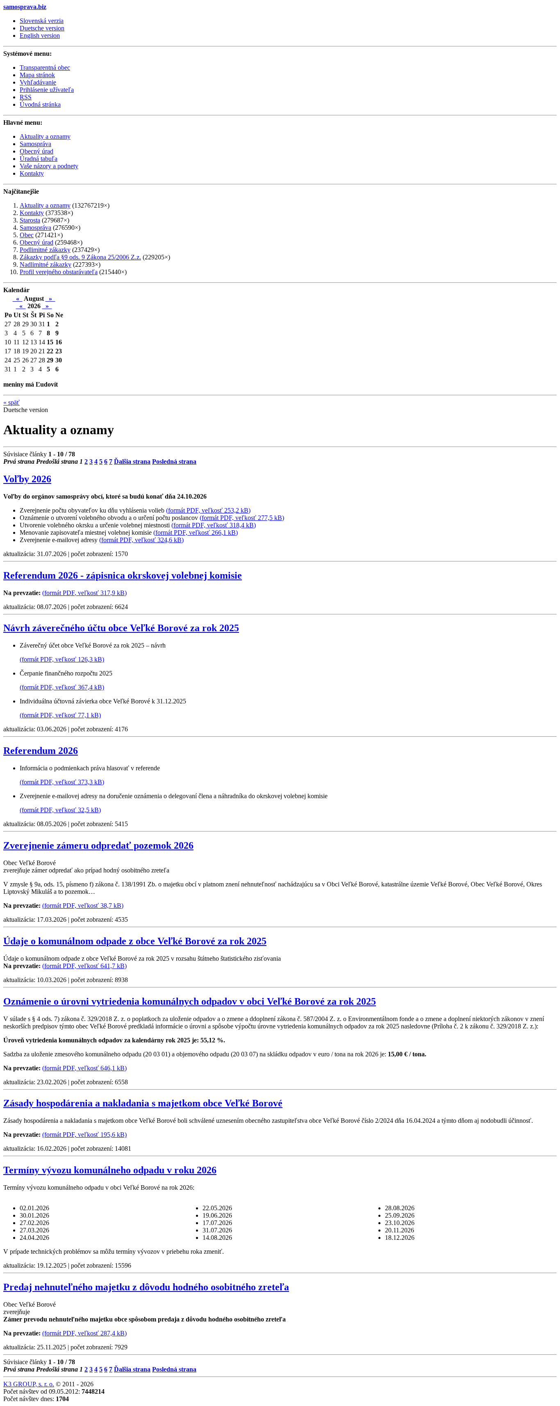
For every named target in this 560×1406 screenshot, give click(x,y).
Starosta (30, 220)
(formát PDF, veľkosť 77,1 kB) (60, 715)
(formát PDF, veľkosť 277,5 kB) (242, 517)
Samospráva (35, 227)
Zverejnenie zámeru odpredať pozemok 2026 (98, 845)
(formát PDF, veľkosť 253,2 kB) (208, 510)
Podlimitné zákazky (45, 249)
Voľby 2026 (27, 479)
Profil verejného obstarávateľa (59, 271)
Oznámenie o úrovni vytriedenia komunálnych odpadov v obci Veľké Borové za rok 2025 (189, 1001)
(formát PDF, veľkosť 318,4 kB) (213, 525)
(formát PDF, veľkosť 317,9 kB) (84, 592)
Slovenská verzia (42, 20)
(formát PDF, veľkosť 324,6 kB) (141, 539)
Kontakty (32, 212)
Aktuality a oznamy (45, 205)
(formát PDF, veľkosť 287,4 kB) (84, 1333)
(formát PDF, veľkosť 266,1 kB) (195, 532)
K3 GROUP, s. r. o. (28, 1384)
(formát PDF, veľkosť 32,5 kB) (60, 809)
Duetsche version (42, 28)
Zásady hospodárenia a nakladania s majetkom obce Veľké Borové (142, 1103)
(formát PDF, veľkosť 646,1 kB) (84, 1068)
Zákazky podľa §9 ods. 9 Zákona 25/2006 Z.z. (80, 257)
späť (11, 402)
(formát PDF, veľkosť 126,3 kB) (62, 659)
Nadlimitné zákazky (45, 264)
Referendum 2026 (40, 750)
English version (40, 35)
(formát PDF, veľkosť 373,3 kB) (62, 782)
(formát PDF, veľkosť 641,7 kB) (84, 965)
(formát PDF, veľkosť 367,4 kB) (62, 687)
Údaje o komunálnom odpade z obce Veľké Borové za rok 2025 (134, 941)
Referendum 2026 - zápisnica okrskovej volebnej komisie (122, 575)
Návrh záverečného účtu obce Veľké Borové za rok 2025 (121, 628)
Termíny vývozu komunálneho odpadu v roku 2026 (109, 1170)
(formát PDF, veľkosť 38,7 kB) (82, 905)
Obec (27, 234)
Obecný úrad (36, 242)
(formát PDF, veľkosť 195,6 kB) (84, 1134)
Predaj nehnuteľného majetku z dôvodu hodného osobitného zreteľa (146, 1287)
